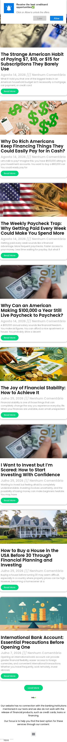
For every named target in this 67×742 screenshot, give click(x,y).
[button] (33, 688)
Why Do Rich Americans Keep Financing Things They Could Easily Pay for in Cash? (33, 146)
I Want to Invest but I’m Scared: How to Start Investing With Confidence (30, 470)
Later (39, 18)
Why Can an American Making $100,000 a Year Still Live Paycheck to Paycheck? (32, 310)
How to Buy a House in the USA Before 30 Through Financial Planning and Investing (29, 558)
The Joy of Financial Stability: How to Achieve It (33, 390)
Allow (56, 18)
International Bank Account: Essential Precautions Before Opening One (32, 642)
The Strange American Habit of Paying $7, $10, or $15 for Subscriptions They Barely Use (32, 61)
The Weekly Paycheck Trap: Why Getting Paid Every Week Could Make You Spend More (33, 228)
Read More (9, 91)
